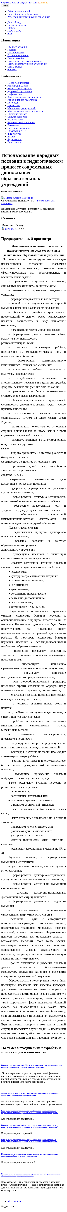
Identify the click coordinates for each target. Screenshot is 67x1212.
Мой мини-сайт (15, 52)
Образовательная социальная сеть (24, 2)
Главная (11, 49)
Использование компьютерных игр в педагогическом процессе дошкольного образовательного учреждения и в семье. (31, 1175)
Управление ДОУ (16, 131)
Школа (11, 28)
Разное (11, 136)
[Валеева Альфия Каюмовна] (17, 197)
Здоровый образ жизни (19, 91)
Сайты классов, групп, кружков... (25, 61)
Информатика (14, 94)
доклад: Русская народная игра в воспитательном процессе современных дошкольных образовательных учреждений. (30, 1094)
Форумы (12, 69)
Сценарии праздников (19, 128)
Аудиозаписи (14, 139)
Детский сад (14, 22)
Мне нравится (14, 1201)
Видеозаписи (14, 142)
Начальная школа (16, 25)
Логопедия (13, 102)
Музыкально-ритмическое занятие (25, 111)
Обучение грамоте (17, 114)
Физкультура (14, 133)
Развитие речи (15, 119)
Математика (13, 105)
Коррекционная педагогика (22, 99)
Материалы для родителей (21, 108)
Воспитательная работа (19, 88)
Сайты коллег (14, 66)
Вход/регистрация (17, 47)
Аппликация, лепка (17, 85)
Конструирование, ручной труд (24, 97)
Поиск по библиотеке (19, 83)
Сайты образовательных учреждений (27, 64)
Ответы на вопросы (18, 55)
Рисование (13, 125)
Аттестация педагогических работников (28, 17)
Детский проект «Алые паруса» (24, 14)
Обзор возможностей (18, 11)
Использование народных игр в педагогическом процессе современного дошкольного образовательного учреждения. (29, 1155)
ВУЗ (9, 33)
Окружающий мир (17, 116)
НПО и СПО (14, 30)
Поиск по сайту (15, 58)
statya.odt (9, 228)
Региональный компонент (21, 122)
